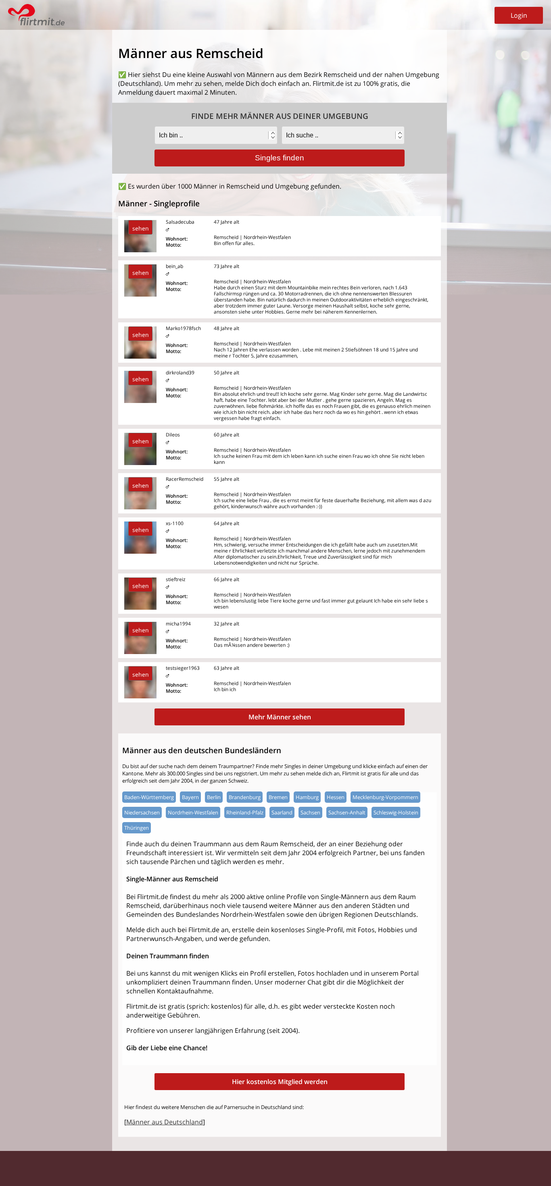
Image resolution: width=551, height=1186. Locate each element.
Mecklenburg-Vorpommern (385, 797)
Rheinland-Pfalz (244, 812)
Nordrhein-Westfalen (193, 812)
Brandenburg (245, 797)
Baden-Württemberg (149, 797)
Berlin (214, 797)
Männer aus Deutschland (164, 1121)
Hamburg (307, 797)
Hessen (335, 797)
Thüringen (136, 827)
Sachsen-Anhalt (346, 812)
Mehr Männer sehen (279, 716)
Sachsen (310, 812)
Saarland (281, 812)
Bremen (278, 797)
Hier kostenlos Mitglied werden (280, 1081)
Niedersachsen (142, 812)
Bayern (190, 797)
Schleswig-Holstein (396, 812)
